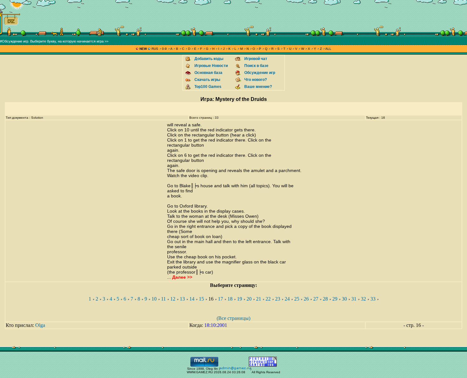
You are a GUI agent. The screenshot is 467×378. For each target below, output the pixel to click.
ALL (328, 48)
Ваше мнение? (258, 86)
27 (315, 299)
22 (268, 299)
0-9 (164, 48)
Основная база (208, 72)
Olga (40, 325)
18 (230, 299)
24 (287, 299)
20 (249, 299)
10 (154, 299)
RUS (155, 48)
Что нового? (255, 79)
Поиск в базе (256, 65)
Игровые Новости (211, 65)
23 (277, 299)
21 (258, 299)
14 (191, 299)
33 (373, 299)
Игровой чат (255, 58)
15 (201, 299)
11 (163, 299)
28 (325, 299)
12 (172, 299)
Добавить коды (208, 58)
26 (306, 299)
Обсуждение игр (259, 72)
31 (353, 299)
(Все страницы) (233, 318)
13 (182, 299)
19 (239, 299)
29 (334, 299)
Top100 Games (207, 86)
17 (220, 299)
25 (296, 299)
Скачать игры (207, 79)
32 (363, 299)
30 (344, 299)
